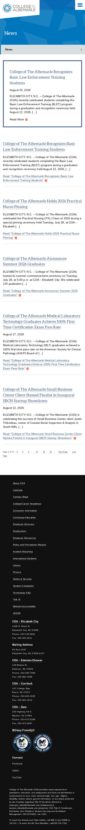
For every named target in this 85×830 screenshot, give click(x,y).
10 (37, 452)
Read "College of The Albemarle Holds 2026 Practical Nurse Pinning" (41, 235)
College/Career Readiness (27, 504)
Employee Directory (23, 524)
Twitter (15, 770)
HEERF (17, 613)
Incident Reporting (23, 551)
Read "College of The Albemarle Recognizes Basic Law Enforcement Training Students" (38, 178)
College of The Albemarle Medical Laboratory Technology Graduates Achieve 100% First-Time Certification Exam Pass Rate (41, 321)
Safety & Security (22, 579)
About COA (19, 483)
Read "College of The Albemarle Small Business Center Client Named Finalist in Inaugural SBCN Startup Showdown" (42, 436)
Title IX (17, 599)
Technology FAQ (22, 593)
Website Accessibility (24, 606)
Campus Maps (20, 497)
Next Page (63, 452)
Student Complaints (23, 586)
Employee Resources (24, 538)
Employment (19, 531)
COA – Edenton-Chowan (27, 660)
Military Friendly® (23, 730)
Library (17, 565)
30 (51, 452)
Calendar (18, 490)
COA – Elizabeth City (25, 621)
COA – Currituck (22, 683)
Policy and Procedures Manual (29, 545)
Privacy (17, 572)
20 (44, 452)
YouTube (17, 777)
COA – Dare (19, 706)
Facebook (17, 763)
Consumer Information (25, 510)
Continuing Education (24, 517)
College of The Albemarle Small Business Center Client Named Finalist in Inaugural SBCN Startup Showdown (39, 395)
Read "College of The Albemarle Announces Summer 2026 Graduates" (40, 292)
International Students (25, 558)
